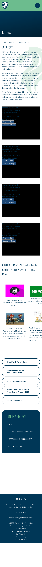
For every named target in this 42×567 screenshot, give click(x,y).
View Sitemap (21, 529)
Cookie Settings (9, 125)
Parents (12, 43)
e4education (27, 526)
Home (4, 43)
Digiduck (32, 328)
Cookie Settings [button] (21, 539)
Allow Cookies (8, 122)
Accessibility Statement (21, 531)
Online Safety (24, 43)
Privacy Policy (21, 537)
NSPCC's (37, 298)
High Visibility (21, 534)
